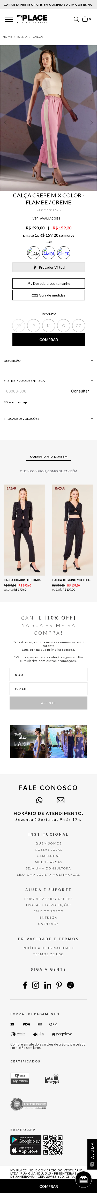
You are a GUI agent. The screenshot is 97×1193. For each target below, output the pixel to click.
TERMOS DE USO (48, 954)
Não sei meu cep (15, 402)
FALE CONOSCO (49, 911)
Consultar (80, 391)
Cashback (48, 924)
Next (92, 122)
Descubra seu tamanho (51, 283)
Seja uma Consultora (48, 868)
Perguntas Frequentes (48, 899)
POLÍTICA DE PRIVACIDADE (48, 948)
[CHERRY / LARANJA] (63, 252)
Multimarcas (48, 862)
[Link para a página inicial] (7, 36)
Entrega (48, 917)
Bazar (22, 36)
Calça (38, 36)
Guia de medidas (52, 295)
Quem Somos (48, 843)
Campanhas (49, 856)
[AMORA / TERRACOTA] (48, 252)
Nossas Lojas (48, 850)
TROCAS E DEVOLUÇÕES (49, 905)
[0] (85, 19)
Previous (5, 122)
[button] (9, 20)
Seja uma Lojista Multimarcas (48, 874)
